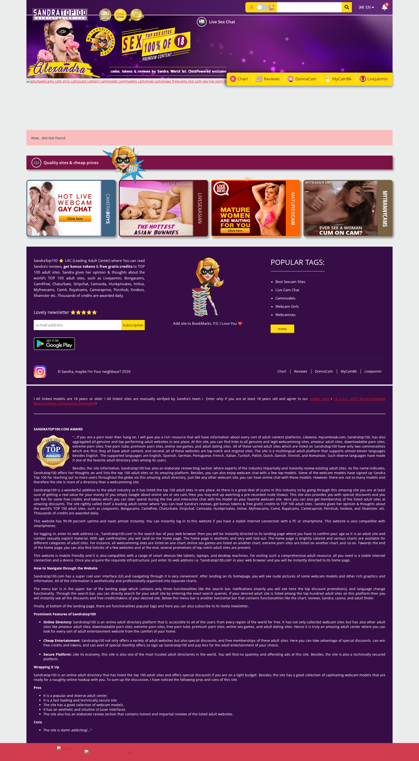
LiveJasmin (377, 79)
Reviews (272, 79)
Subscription (133, 325)
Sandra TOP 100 (60, 14)
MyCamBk (342, 79)
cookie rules (320, 398)
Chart (243, 79)
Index (282, 328)
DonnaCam (305, 79)
